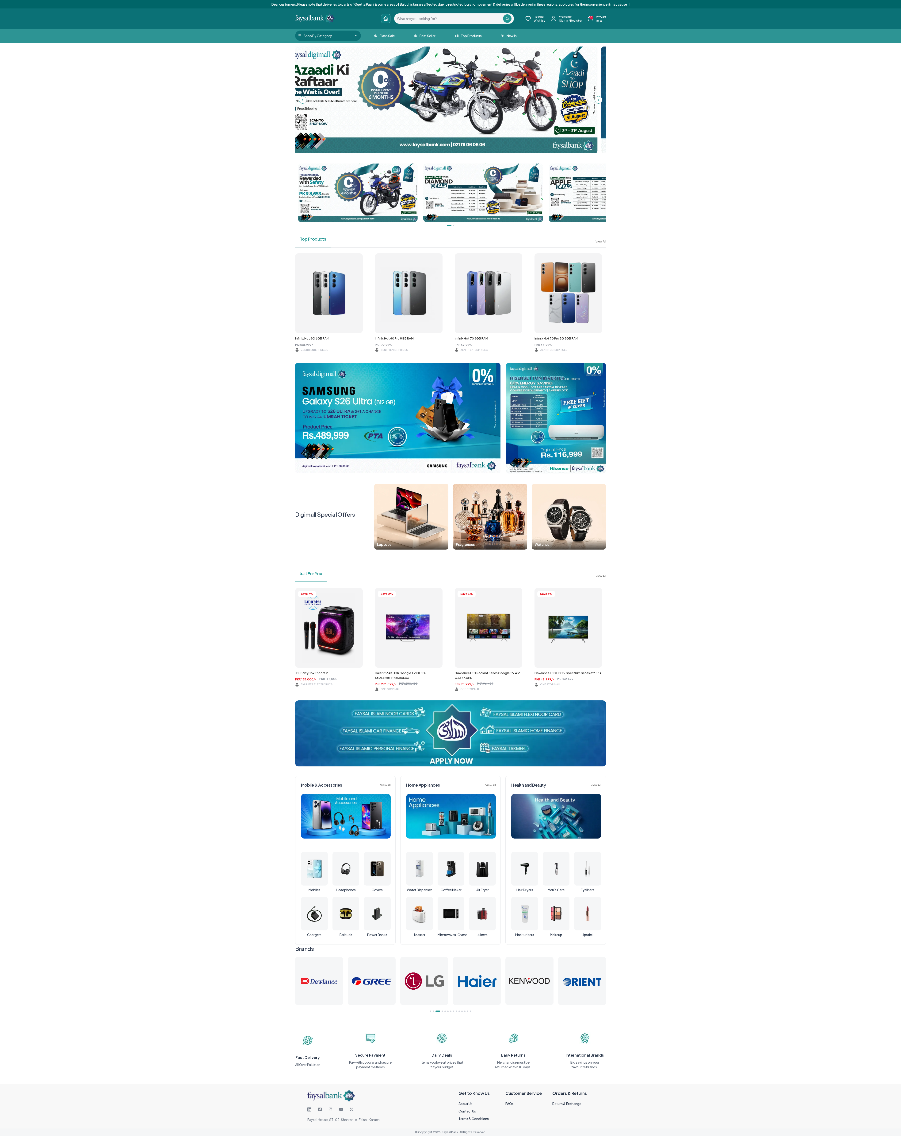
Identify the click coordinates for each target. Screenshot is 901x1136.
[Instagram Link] (330, 1109)
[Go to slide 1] (430, 1011)
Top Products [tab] (313, 239)
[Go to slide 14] (470, 1011)
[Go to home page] (385, 18)
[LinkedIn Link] (309, 1109)
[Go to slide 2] (433, 1011)
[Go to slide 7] (450, 1011)
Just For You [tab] (311, 573)
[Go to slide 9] (456, 1011)
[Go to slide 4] (439, 1011)
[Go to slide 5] (442, 1011)
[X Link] (351, 1109)
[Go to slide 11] (462, 1011)
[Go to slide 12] (465, 1011)
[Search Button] (507, 18)
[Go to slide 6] (446, 1011)
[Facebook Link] (320, 1109)
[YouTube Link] (341, 1109)
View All (601, 241)
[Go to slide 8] (453, 1011)
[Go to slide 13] (467, 1011)
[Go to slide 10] (459, 1011)
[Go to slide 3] (436, 1011)
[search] (448, 18)
